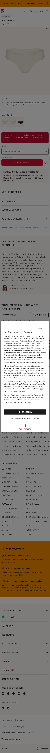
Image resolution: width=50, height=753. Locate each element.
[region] (25, 376)
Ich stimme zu (25, 412)
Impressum (27, 402)
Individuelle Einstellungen (25, 418)
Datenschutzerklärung (11, 402)
